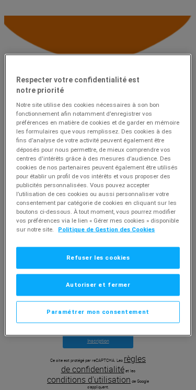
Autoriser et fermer (98, 284)
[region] (98, 195)
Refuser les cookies (98, 257)
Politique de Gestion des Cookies (106, 229)
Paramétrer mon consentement (98, 311)
